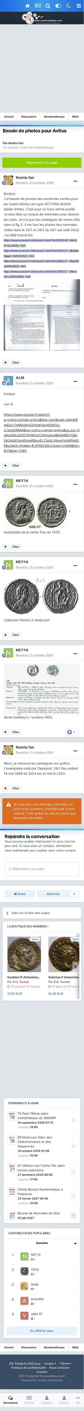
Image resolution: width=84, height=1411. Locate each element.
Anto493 (37, 1299)
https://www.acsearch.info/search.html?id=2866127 (36, 261)
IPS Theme (16, 1363)
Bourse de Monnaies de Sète (39, 1213)
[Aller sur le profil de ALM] (8, 380)
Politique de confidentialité (28, 1367)
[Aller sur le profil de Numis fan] (8, 180)
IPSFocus (34, 1363)
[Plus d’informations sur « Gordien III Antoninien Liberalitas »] (24, 954)
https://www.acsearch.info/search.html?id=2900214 (36, 250)
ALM (20, 377)
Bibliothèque (45, 147)
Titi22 (35, 1269)
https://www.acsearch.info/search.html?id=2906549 (36, 240)
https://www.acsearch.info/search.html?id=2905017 (36, 271)
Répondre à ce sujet (42, 163)
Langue (49, 1363)
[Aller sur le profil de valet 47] (24, 1316)
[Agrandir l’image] (35, 511)
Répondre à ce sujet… (29, 869)
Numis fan (16, 143)
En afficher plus (41, 1331)
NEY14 (22, 480)
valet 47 (36, 1314)
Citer (15, 362)
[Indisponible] (42, 291)
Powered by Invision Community (42, 1380)
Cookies (42, 1372)
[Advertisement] (42, 68)
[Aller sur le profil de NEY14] (8, 483)
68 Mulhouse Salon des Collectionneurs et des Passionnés (35, 1141)
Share (21, 894)
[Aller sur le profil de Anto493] (24, 1301)
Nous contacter (59, 1367)
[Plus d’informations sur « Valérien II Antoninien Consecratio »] (65, 954)
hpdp (34, 1284)
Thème (64, 1363)
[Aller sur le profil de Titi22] (24, 1271)
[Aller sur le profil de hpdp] (24, 1286)
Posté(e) (35, 183)
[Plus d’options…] (75, 181)
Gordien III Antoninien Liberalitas (31, 977)
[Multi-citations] (5, 362)
